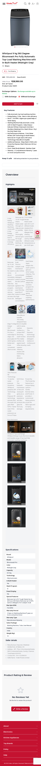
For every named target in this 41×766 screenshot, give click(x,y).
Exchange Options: (18, 92)
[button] (37, 4)
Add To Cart (18, 104)
